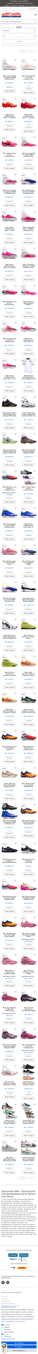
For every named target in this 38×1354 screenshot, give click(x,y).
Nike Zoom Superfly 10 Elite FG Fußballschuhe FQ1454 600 (9, 1009)
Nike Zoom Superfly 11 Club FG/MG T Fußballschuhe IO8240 (28, 154)
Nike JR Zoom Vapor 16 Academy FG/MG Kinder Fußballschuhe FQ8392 (28, 935)
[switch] (4, 1351)
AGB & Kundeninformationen (10, 1306)
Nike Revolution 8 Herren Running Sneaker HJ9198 (28, 1083)
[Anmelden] (3, 8)
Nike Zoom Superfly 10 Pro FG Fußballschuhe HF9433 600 (28, 1046)
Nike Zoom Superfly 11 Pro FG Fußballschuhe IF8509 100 (28, 77)
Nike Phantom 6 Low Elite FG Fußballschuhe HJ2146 (9, 488)
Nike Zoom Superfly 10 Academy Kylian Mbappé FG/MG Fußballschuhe (28, 451)
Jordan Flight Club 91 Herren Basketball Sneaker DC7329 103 (29, 414)
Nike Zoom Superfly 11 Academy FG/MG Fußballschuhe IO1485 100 (9, 77)
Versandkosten (9, 87)
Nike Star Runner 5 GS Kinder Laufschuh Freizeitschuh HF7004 (28, 861)
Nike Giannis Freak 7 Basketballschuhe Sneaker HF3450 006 (10, 414)
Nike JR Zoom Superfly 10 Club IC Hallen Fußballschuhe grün (28, 636)
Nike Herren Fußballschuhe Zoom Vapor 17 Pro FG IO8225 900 (9, 377)
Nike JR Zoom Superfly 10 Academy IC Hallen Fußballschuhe (9, 674)
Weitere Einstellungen (8, 1339)
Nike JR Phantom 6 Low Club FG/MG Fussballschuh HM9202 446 (9, 599)
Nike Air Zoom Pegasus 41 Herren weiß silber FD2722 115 (9, 1083)
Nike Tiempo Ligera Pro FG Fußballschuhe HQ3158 (28, 488)
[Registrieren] (6, 8)
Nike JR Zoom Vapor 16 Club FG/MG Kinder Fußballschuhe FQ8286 (9, 562)
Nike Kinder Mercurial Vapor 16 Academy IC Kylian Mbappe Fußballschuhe (28, 674)
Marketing (7, 1329)
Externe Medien (9, 1332)
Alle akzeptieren (19, 1343)
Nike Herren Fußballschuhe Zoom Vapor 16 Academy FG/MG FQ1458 (28, 525)
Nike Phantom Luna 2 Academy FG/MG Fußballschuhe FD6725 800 (28, 898)
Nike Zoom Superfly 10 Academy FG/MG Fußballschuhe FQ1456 (9, 822)
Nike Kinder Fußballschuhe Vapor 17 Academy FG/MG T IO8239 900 (9, 266)
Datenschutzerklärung (8, 1303)
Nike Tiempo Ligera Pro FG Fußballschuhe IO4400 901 (9, 154)
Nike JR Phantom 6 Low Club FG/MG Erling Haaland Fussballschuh (9, 935)
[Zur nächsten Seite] (34, 51)
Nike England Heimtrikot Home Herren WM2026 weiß (29, 377)
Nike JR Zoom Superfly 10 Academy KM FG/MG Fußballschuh (28, 1009)
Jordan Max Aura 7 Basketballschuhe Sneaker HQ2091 (28, 599)
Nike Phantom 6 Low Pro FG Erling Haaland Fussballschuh (9, 748)
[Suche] (35, 21)
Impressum (4, 1299)
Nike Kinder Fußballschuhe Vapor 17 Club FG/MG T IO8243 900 (9, 229)
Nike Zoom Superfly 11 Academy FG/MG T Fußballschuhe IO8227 (9, 192)
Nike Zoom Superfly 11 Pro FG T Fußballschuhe (9, 340)
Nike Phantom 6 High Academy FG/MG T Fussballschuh (28, 303)
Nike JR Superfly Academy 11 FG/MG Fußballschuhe (28, 266)
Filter (20, 41)
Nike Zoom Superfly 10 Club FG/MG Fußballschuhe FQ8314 (9, 525)
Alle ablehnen (19, 1347)
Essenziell (7, 1325)
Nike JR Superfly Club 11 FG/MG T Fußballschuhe (28, 229)
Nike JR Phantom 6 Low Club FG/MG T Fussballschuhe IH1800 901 (28, 192)
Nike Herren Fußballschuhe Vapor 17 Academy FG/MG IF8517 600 (9, 116)
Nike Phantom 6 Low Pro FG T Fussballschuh (9, 303)
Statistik (6, 1327)
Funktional (7, 1337)
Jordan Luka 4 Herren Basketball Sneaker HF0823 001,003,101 (9, 1122)
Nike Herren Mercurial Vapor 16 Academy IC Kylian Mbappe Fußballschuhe (9, 711)
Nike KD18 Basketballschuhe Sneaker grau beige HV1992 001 (9, 1159)
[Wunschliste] (9, 8)
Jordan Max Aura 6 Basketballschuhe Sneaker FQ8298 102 (9, 636)
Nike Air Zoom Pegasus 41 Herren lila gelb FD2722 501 (28, 711)
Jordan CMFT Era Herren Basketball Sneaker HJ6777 (9, 785)
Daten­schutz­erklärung (8, 1321)
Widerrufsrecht (6, 1301)
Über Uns (4, 1296)
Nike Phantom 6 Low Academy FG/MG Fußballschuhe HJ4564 (9, 898)
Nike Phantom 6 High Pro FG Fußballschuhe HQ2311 (28, 748)
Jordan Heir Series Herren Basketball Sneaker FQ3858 (28, 1159)
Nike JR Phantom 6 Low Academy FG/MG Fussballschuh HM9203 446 (28, 562)
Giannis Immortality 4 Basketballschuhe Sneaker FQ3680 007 (9, 451)
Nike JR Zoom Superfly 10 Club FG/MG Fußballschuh (28, 972)
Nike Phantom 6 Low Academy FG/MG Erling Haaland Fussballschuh (28, 822)
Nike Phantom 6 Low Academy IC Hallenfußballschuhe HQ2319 (9, 861)
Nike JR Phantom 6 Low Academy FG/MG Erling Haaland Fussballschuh (28, 785)
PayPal (6, 1334)
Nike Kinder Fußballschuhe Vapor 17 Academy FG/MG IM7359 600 (28, 116)
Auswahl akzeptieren (19, 1350)
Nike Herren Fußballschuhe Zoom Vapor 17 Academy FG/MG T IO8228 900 (28, 340)
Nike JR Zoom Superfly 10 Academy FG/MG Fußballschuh (9, 972)
